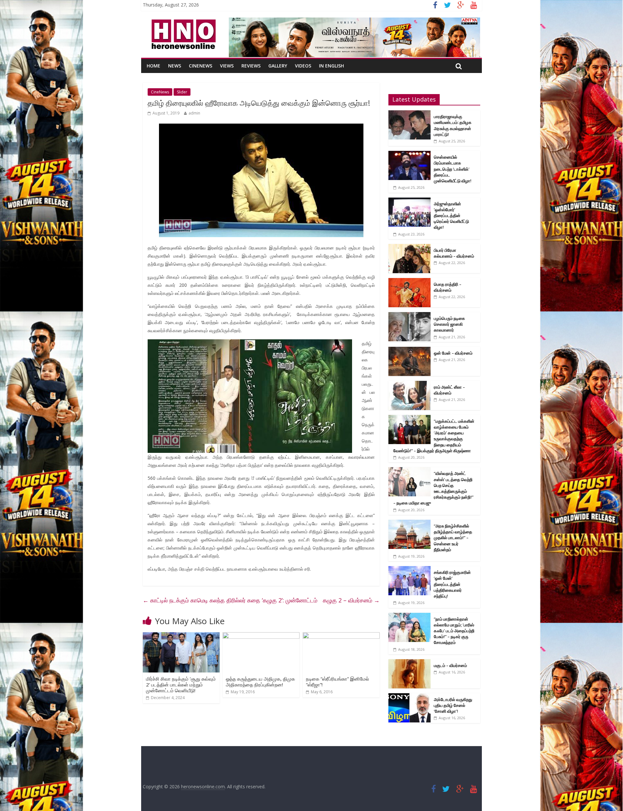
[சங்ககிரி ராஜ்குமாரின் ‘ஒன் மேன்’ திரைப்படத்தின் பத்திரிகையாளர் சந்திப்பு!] (409, 569)
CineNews (200, 66)
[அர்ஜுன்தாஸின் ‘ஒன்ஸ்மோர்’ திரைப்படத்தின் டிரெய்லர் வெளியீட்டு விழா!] (409, 201)
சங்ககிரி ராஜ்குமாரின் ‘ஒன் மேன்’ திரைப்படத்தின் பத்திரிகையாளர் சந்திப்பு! (452, 584)
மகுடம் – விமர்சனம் (450, 665)
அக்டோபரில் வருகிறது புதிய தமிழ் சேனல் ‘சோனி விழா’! (453, 705)
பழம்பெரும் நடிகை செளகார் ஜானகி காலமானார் (449, 324)
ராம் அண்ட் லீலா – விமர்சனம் (449, 390)
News (174, 66)
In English (331, 66)
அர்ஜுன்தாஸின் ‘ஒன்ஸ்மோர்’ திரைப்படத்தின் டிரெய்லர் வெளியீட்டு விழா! (451, 215)
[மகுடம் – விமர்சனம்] (409, 663)
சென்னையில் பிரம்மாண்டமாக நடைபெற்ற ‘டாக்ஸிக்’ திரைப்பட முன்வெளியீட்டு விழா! (452, 169)
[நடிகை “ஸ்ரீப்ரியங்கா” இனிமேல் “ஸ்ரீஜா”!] (341, 636)
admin (194, 113)
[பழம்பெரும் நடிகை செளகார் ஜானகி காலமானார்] (409, 315)
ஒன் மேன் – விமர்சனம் (453, 353)
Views (227, 66)
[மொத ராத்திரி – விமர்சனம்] (409, 281)
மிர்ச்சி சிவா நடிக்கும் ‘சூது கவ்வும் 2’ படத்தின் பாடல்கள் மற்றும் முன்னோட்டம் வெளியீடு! (181, 684)
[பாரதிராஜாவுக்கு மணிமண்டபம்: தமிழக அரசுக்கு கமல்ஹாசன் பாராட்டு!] (409, 114)
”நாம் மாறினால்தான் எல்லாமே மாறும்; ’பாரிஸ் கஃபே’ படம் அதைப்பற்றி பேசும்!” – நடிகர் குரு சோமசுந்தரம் (454, 631)
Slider (182, 92)
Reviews (251, 66)
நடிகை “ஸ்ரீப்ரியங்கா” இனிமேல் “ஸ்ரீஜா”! (337, 681)
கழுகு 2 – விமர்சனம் (351, 600)
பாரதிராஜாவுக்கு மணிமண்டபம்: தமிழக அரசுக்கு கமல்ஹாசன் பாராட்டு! (452, 125)
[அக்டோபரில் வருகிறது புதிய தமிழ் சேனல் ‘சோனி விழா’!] (409, 697)
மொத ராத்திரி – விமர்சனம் (447, 287)
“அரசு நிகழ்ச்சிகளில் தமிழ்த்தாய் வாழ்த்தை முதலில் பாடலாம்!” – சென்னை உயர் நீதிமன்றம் (453, 537)
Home (153, 66)
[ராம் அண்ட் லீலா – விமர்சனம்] (409, 384)
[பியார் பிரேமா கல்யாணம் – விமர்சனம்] (409, 247)
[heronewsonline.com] (182, 21)
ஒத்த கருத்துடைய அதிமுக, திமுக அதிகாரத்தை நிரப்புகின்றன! (260, 681)
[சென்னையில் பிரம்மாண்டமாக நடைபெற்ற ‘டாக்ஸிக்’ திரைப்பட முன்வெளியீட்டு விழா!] (409, 154)
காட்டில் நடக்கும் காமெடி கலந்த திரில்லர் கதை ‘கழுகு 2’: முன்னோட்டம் (230, 600)
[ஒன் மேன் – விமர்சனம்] (409, 350)
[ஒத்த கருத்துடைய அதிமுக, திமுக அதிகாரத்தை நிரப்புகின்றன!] (261, 636)
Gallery (277, 66)
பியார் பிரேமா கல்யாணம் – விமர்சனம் (454, 253)
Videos (303, 66)
